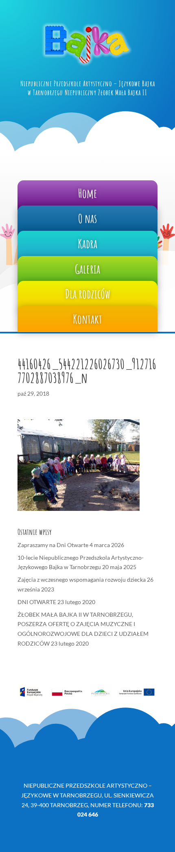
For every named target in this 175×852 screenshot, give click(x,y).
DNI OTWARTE (37, 601)
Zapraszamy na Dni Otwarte (53, 544)
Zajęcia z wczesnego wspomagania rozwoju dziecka (82, 579)
